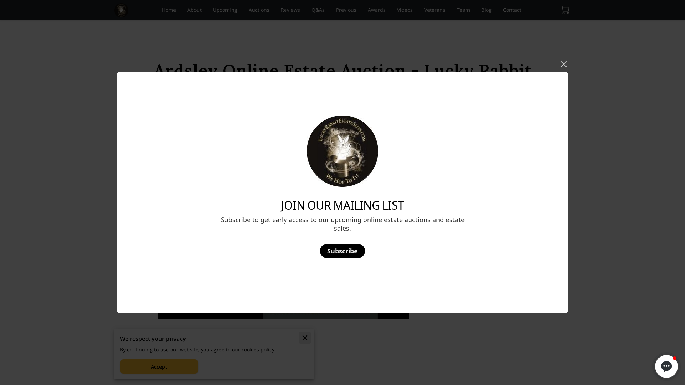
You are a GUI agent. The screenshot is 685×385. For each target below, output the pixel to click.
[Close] (563, 64)
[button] (666, 366)
